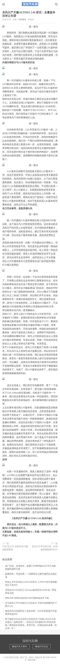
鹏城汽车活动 (41, 646)
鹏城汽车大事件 (19, 646)
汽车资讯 (22, 19)
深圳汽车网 (30, 4)
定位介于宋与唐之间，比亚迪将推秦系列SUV (45, 548)
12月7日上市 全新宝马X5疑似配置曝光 (15, 548)
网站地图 (31, 660)
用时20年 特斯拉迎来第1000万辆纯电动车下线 (27, 598)
